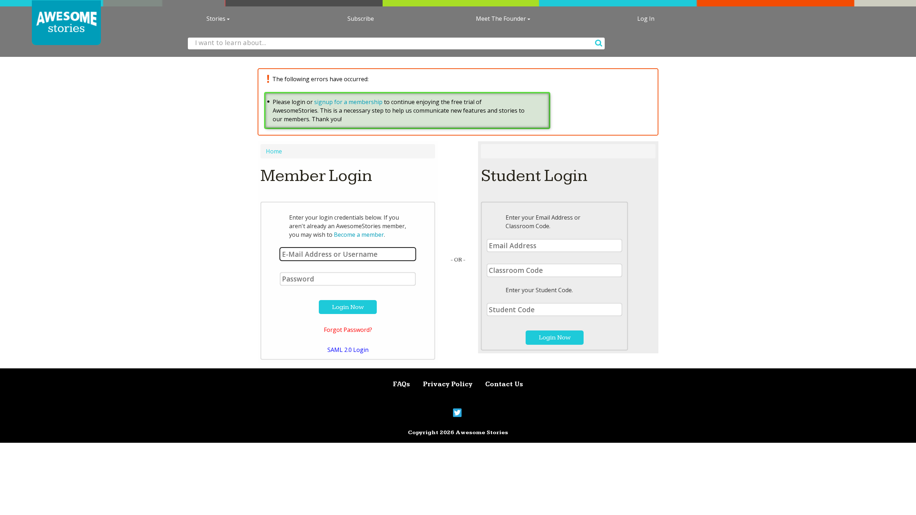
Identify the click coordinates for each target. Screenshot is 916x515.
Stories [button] (216, 19)
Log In (645, 19)
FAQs (401, 384)
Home (274, 151)
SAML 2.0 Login (348, 350)
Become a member (359, 235)
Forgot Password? (348, 330)
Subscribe (360, 19)
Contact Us (504, 384)
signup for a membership (348, 102)
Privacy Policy (447, 384)
